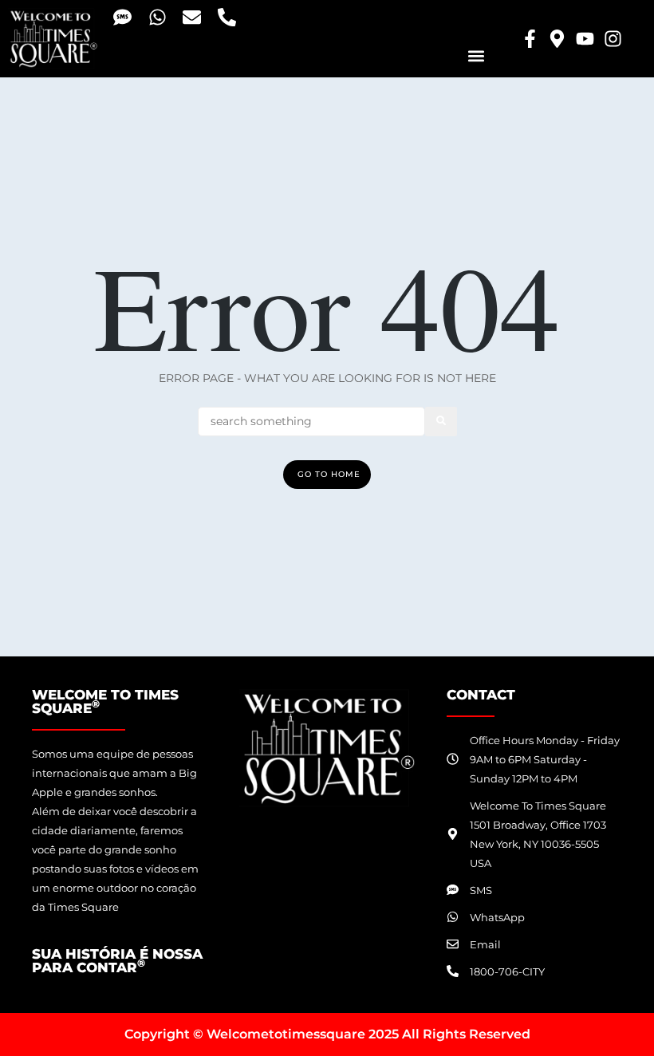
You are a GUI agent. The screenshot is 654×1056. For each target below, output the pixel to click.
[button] (476, 55)
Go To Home (328, 474)
